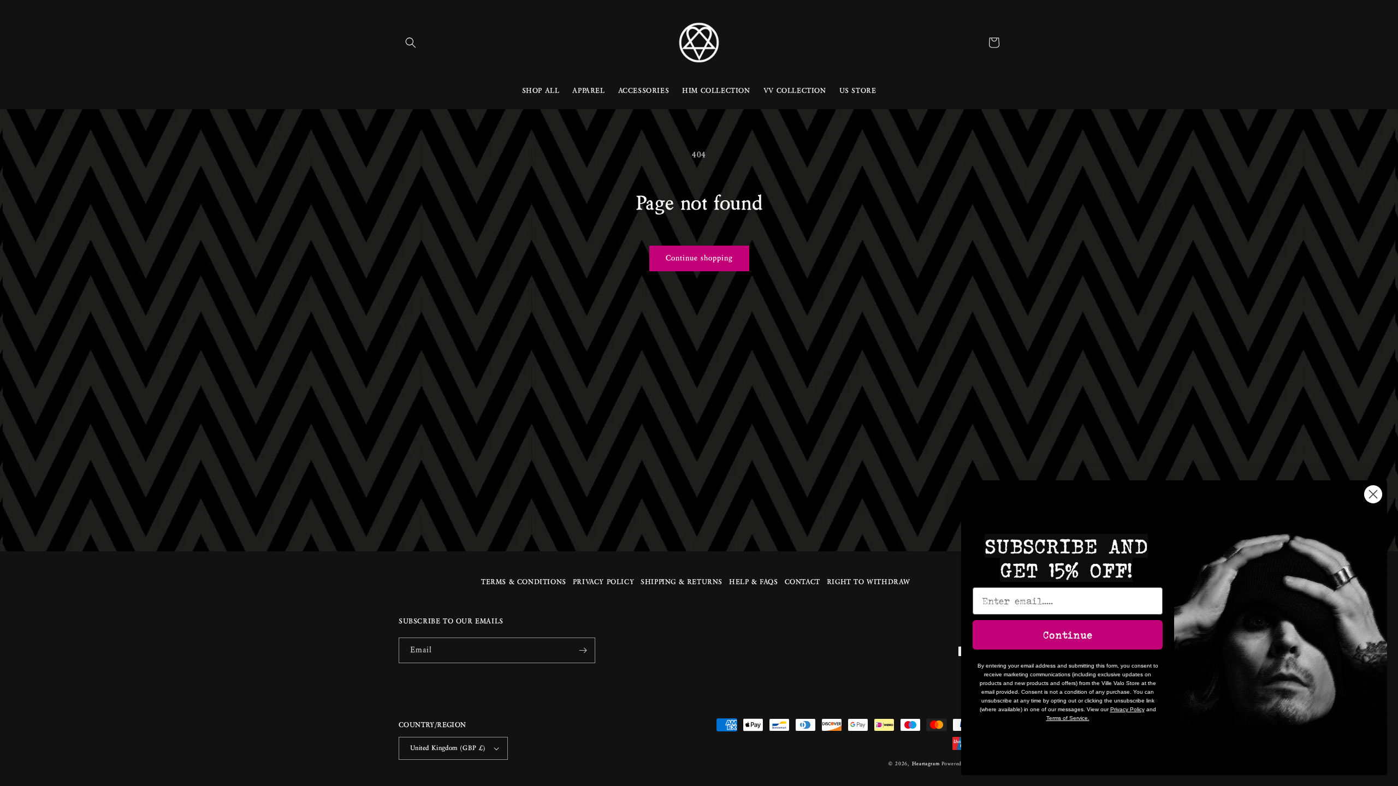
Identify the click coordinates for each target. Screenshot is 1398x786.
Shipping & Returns (681, 582)
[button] (411, 43)
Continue (1067, 635)
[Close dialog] (1373, 494)
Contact (802, 582)
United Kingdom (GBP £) (448, 748)
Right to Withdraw (868, 582)
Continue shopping (699, 258)
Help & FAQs (753, 582)
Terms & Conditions (523, 582)
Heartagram (926, 764)
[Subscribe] (583, 650)
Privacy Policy (603, 582)
